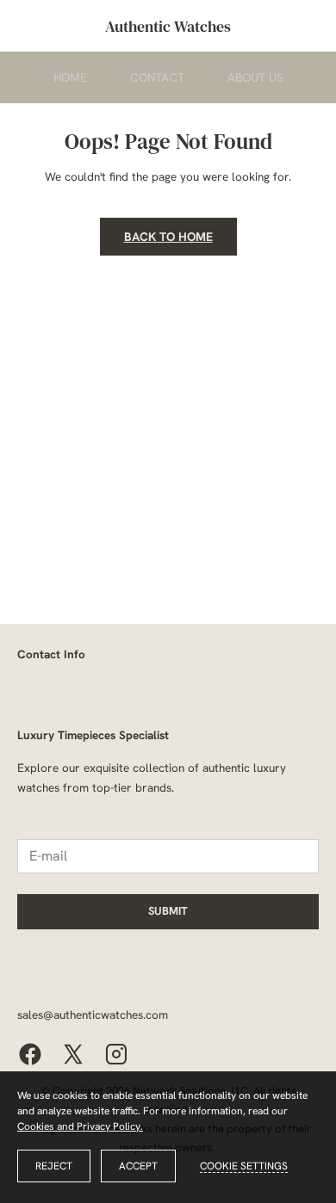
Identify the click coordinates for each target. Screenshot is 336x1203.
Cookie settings (244, 1166)
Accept (138, 1166)
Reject (53, 1166)
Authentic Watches (168, 26)
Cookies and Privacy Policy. (80, 1126)
